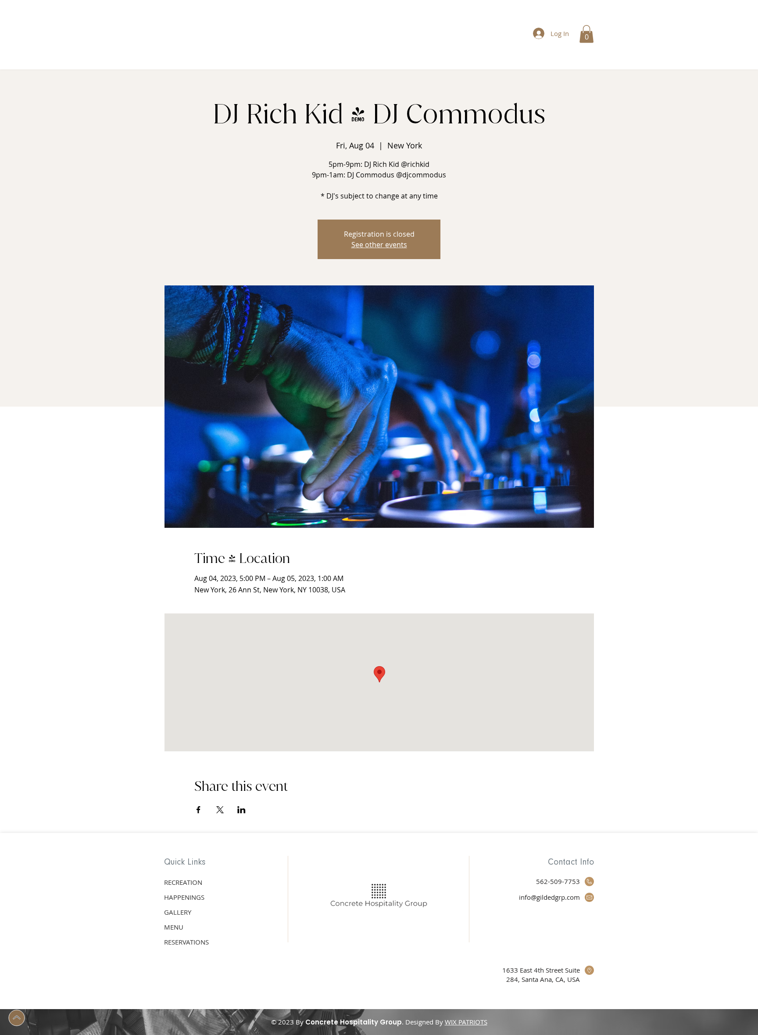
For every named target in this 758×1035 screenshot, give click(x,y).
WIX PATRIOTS (466, 1021)
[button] (586, 34)
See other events (379, 244)
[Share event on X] (220, 809)
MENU (173, 927)
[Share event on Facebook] (198, 809)
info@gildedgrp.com (549, 897)
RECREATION (183, 882)
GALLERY (177, 912)
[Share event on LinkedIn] (241, 809)
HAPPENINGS (184, 897)
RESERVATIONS (186, 942)
